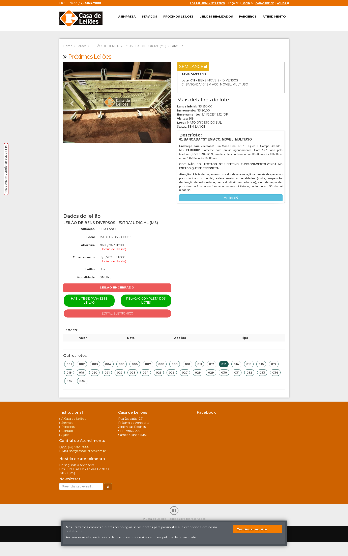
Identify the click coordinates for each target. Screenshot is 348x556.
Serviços (149, 16)
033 (262, 372)
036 (82, 381)
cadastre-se (264, 3)
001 (69, 364)
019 (81, 372)
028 (198, 372)
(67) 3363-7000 (78, 447)
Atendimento (274, 16)
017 (273, 364)
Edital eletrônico (117, 313)
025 (159, 372)
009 (175, 364)
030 (224, 372)
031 (236, 372)
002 (82, 364)
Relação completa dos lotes (146, 300)
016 (261, 364)
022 (119, 372)
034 (275, 372)
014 (236, 364)
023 (132, 372)
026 (172, 372)
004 (108, 364)
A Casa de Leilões (73, 419)
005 (121, 364)
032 (249, 372)
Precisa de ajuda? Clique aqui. (6, 171)
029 (211, 372)
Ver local (230, 198)
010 (187, 364)
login (245, 3)
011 (199, 364)
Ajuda (282, 3)
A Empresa (127, 16)
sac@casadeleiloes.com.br (87, 451)
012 (211, 364)
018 (69, 372)
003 (95, 364)
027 (185, 372)
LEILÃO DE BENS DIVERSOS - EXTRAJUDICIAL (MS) (128, 46)
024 (146, 372)
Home (67, 46)
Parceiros (248, 16)
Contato (67, 431)
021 (107, 372)
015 (248, 364)
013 (223, 364)
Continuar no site (252, 529)
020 (94, 372)
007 (148, 364)
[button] (71, 102)
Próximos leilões (178, 16)
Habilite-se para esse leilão (89, 300)
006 (135, 364)
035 (69, 381)
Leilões (81, 46)
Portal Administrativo (207, 3)
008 (161, 364)
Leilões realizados (216, 16)
